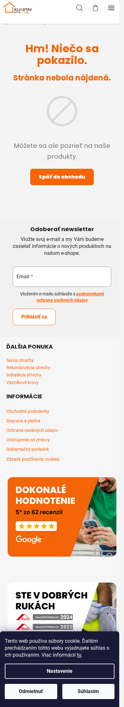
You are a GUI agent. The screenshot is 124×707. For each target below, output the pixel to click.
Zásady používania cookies (32, 459)
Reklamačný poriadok (27, 449)
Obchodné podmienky (27, 411)
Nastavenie (59, 671)
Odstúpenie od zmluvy (28, 439)
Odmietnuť (31, 691)
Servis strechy (20, 360)
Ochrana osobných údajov (32, 430)
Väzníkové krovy (22, 382)
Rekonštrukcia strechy (28, 367)
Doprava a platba (23, 420)
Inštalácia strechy (23, 375)
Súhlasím (88, 691)
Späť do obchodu (62, 176)
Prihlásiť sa (34, 317)
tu (79, 655)
